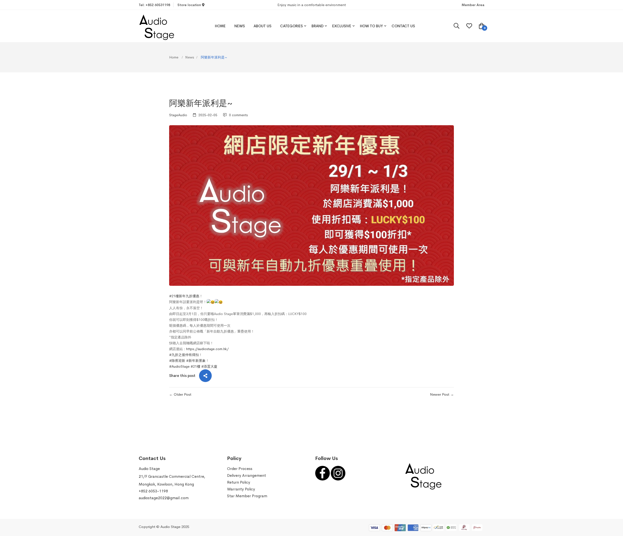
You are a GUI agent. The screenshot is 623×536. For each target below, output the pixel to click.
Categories (291, 26)
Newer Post (440, 394)
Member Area (473, 5)
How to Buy (371, 26)
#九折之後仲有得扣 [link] (184, 355)
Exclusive (341, 26)
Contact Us (403, 26)
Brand (317, 26)
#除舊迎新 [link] (177, 360)
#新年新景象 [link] (196, 360)
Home (220, 26)
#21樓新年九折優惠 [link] (184, 296)
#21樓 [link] (195, 366)
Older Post (182, 394)
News (239, 26)
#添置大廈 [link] (209, 366)
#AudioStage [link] (179, 366)
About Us (262, 26)
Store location (189, 5)
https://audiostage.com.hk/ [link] (207, 349)
